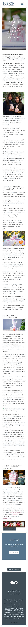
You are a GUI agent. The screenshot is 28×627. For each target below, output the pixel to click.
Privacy (9, 616)
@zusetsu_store (7, 518)
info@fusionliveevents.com (14, 594)
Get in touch (14, 552)
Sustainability (15, 616)
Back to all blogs (9, 529)
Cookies (6, 616)
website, (14, 514)
